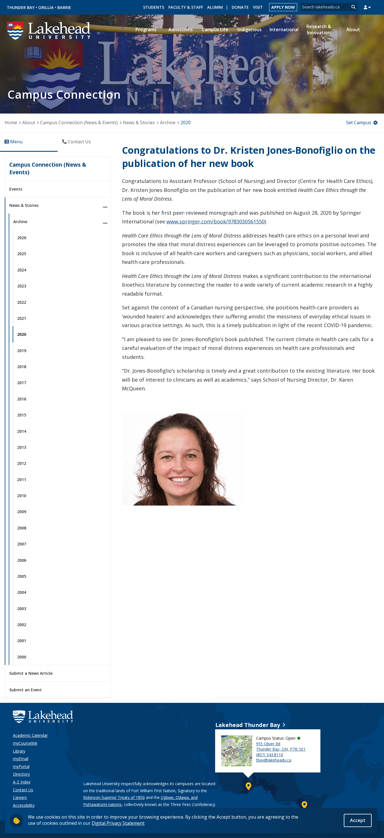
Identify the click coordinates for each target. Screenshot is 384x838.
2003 (21, 608)
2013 (21, 447)
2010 (21, 495)
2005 (21, 576)
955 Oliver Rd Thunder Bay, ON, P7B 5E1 (281, 746)
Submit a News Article (31, 673)
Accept (357, 820)
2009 (21, 511)
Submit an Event (25, 689)
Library (19, 751)
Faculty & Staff (185, 7)
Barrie (64, 7)
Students (153, 7)
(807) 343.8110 (269, 754)
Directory (21, 774)
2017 (21, 382)
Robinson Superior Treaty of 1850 (114, 797)
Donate (240, 7)
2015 (21, 415)
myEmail (20, 758)
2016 (21, 399)
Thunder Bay (21, 7)
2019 (21, 350)
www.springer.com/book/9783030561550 (215, 221)
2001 (21, 640)
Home (10, 122)
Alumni (215, 7)
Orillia (46, 7)
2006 (21, 560)
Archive (167, 122)
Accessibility (24, 805)
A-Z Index (21, 782)
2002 (21, 624)
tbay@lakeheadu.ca (273, 760)
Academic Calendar (30, 735)
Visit (258, 7)
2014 (21, 431)
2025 (21, 253)
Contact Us (23, 789)
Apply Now (283, 7)
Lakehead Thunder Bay (247, 725)
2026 (21, 237)
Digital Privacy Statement (118, 823)
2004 (21, 592)
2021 (21, 318)
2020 (185, 122)
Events (15, 189)
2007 (21, 544)
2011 (21, 479)
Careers (20, 797)
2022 (21, 302)
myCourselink (25, 743)
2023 (21, 286)
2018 (21, 366)
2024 (21, 270)
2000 (21, 657)
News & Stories (139, 122)
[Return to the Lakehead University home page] (49, 30)
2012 (21, 463)
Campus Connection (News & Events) (79, 122)
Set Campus (358, 122)
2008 (21, 528)
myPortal (21, 766)
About (28, 122)
